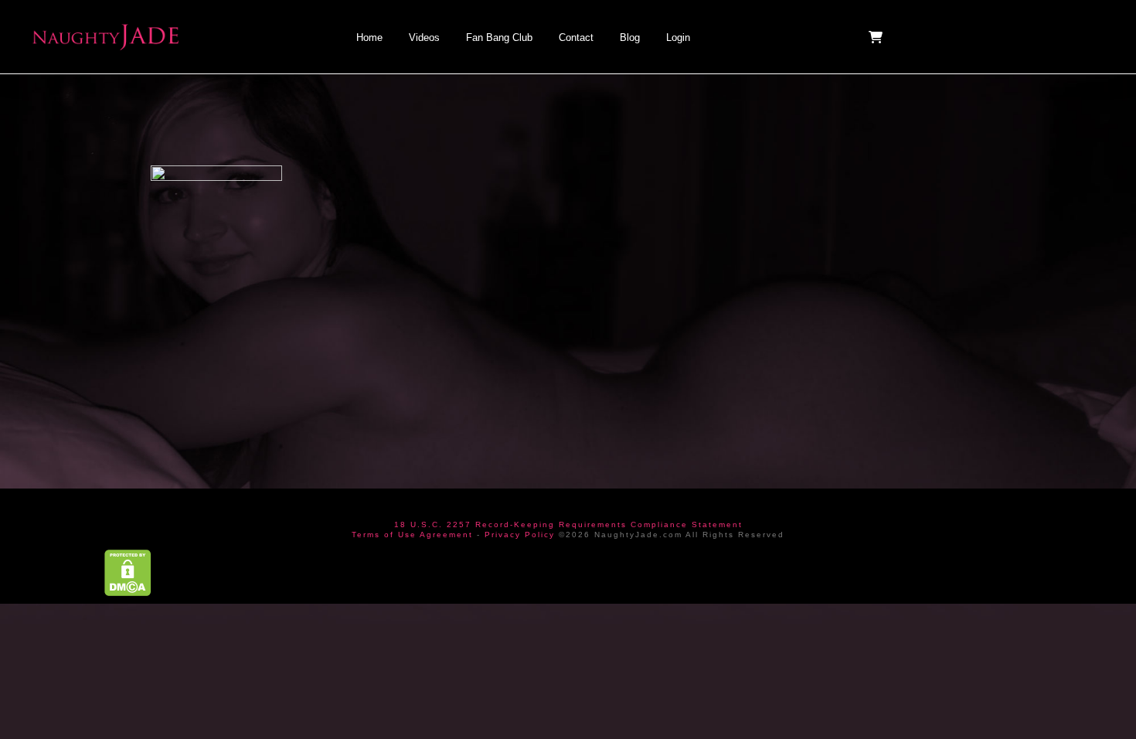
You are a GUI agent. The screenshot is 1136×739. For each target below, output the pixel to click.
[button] (877, 37)
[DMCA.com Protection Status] (127, 572)
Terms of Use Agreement (412, 534)
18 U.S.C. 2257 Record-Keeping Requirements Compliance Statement (568, 524)
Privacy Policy (520, 534)
